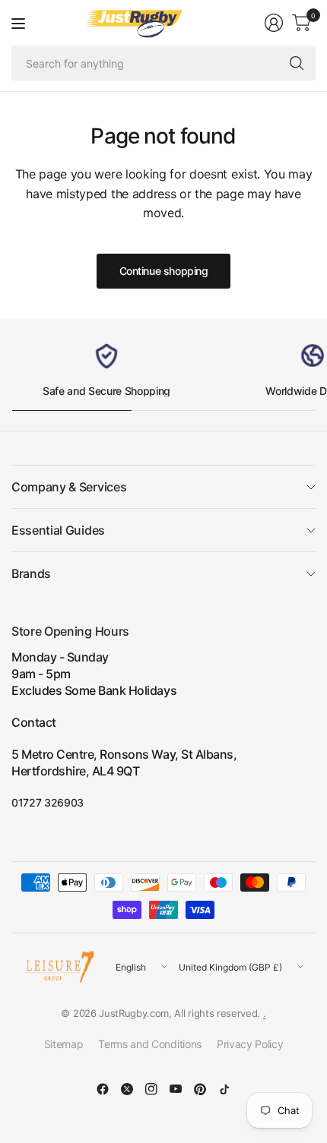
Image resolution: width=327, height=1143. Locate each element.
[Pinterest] (200, 1089)
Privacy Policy (250, 1043)
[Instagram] (151, 1089)
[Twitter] (127, 1089)
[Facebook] (102, 1089)
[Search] (297, 63)
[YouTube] (176, 1089)
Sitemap (64, 1043)
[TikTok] (224, 1089)
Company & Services (68, 486)
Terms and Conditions (150, 1043)
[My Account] (273, 22)
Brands (31, 573)
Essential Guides (58, 530)
